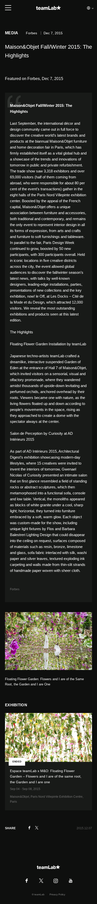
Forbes (14, 589)
